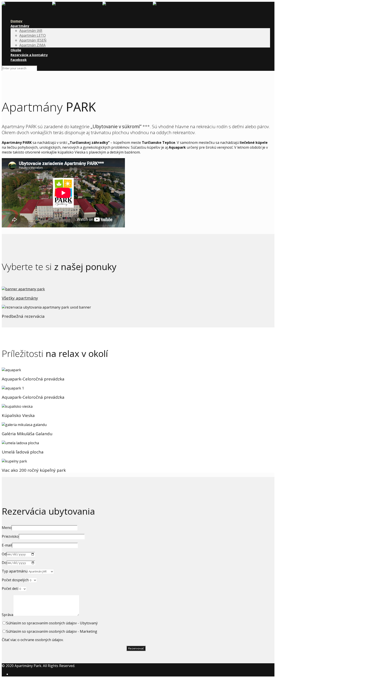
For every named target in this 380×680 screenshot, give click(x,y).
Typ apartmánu (14, 571)
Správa (7, 614)
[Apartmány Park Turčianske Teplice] (102, 8)
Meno (6, 527)
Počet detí (10, 588)
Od (4, 554)
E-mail (7, 545)
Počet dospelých (15, 580)
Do (4, 562)
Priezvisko (10, 536)
